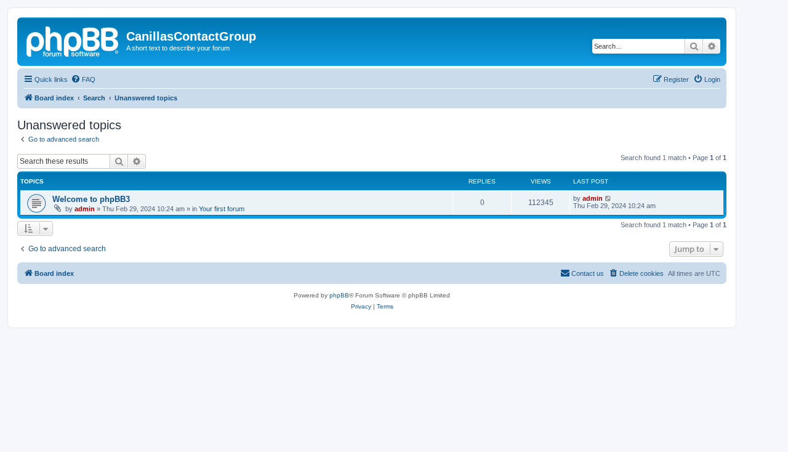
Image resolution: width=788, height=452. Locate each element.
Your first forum (221, 208)
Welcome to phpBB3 (91, 199)
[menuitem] (83, 79)
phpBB (339, 295)
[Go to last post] (609, 198)
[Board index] (73, 40)
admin (84, 208)
